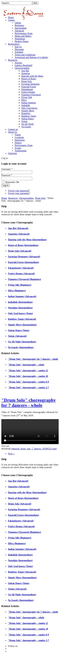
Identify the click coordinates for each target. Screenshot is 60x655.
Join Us (18, 46)
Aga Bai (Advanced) (18, 228)
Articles (18, 62)
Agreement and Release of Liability (31, 57)
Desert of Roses (28, 78)
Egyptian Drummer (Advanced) (24, 256)
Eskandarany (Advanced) (21, 268)
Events (18, 148)
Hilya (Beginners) (17, 290)
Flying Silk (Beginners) (19, 285)
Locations (19, 137)
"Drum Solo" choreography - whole (26, 364)
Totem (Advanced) (17, 336)
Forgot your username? (19, 193)
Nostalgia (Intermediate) (20, 308)
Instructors (20, 140)
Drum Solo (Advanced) (19, 251)
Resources (12, 60)
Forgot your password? (19, 190)
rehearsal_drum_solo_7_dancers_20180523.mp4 (33, 448)
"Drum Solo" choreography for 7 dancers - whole (33, 359)
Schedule (19, 52)
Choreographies (22, 68)
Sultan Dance (27, 118)
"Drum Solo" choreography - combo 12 (28, 370)
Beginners (19, 25)
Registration (13, 44)
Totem (24, 121)
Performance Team (23, 33)
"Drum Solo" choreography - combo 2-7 (28, 387)
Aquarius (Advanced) (19, 234)
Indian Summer (28, 102)
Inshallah (25, 105)
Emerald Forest (28, 86)
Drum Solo (26, 81)
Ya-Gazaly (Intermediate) (21, 347)
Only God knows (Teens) (20, 313)
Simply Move (27, 110)
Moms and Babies (23, 36)
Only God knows (29, 108)
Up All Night (27, 124)
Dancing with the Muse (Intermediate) (27, 239)
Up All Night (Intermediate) (22, 341)
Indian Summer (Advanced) (22, 296)
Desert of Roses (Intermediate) (23, 245)
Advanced (19, 30)
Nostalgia (25, 113)
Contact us (13, 129)
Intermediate (20, 28)
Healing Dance (21, 41)
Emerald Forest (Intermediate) (23, 262)
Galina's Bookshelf (23, 65)
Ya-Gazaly (26, 126)
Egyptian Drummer (30, 84)
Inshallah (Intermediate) (20, 302)
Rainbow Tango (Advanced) (22, 319)
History (18, 142)
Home (11, 17)
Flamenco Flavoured (31, 94)
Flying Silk (26, 97)
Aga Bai (25, 70)
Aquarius (25, 73)
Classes (11, 20)
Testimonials (20, 150)
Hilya (23, 100)
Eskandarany (27, 89)
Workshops (20, 38)
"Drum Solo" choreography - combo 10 (28, 376)
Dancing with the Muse (32, 76)
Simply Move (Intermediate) (22, 325)
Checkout (12, 153)
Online (18, 22)
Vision (18, 134)
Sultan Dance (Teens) (18, 330)
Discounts (19, 49)
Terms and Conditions (25, 54)
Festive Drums (28, 92)
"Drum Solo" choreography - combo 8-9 (28, 382)
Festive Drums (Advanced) (21, 273)
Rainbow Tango (28, 116)
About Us (12, 132)
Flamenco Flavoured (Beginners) (24, 279)
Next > (11, 453)
